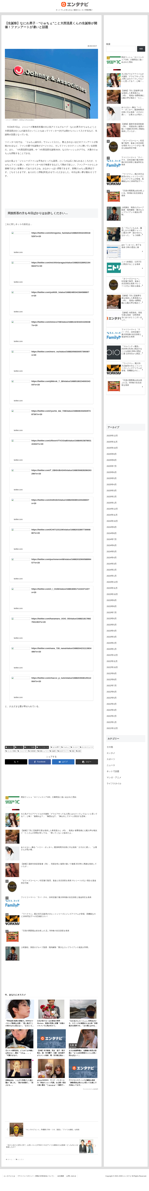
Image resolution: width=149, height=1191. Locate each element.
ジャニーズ (22, 751)
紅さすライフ (63, 751)
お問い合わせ (71, 1176)
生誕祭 (53, 751)
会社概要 (60, 1176)
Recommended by (88, 1089)
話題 (79, 751)
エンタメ (10, 747)
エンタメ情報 (11, 751)
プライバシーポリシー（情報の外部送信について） (36, 1176)
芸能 (72, 751)
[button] (87, 761)
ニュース (19, 747)
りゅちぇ (66, 747)
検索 (108, 44)
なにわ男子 (55, 747)
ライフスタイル (43, 747)
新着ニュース (43, 751)
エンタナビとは (9, 1176)
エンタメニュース (87, 747)
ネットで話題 (30, 747)
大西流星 (33, 751)
